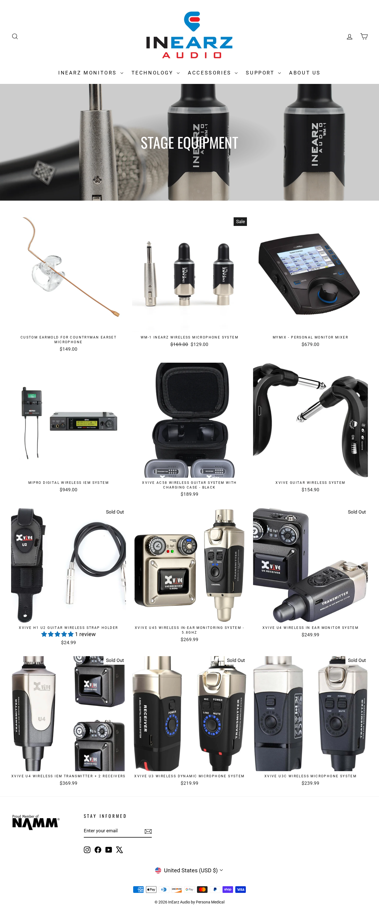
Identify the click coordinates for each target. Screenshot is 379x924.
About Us (305, 73)
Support (261, 73)
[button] (58, 634)
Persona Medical (210, 902)
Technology (154, 73)
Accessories (210, 73)
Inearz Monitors (88, 73)
